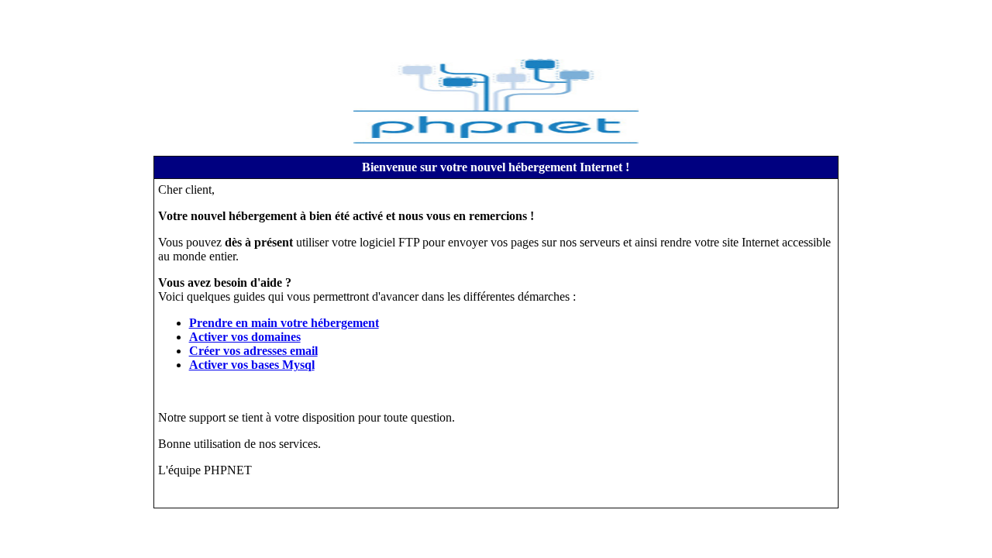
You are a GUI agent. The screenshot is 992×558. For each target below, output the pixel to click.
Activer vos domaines (245, 336)
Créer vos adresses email (253, 350)
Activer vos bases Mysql (252, 364)
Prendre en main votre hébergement (284, 322)
